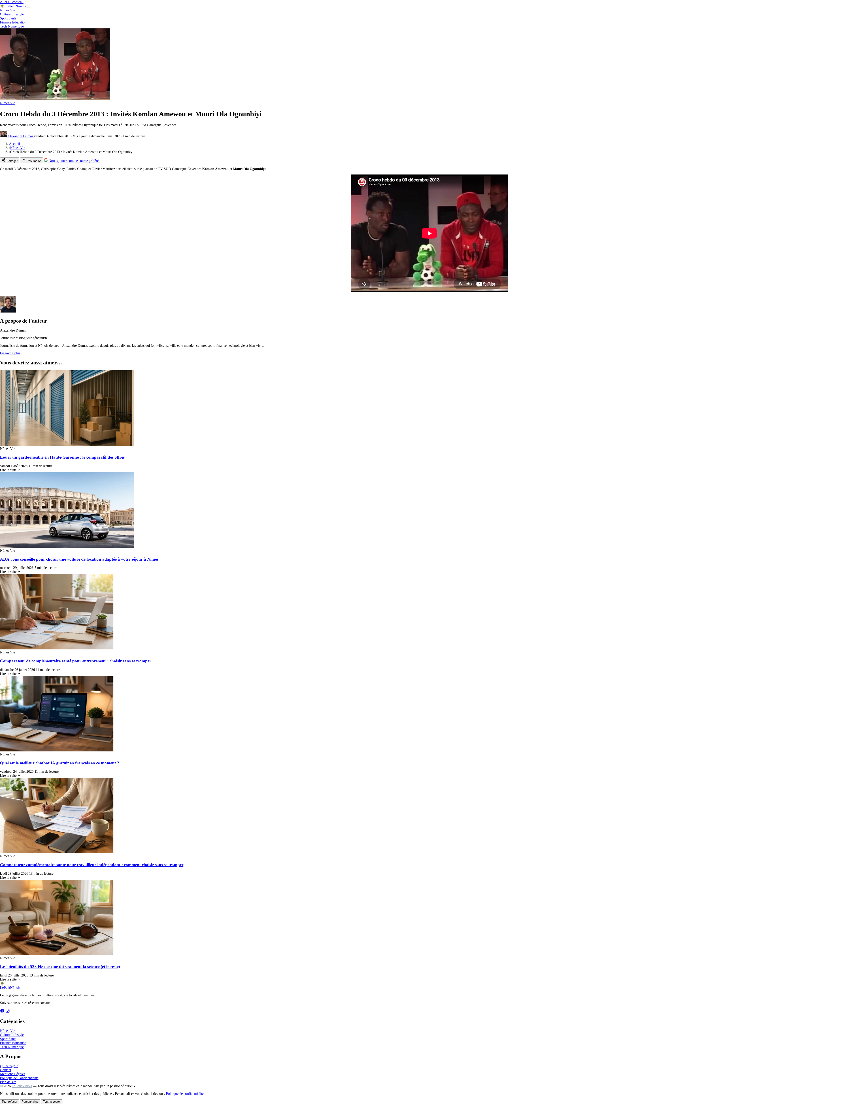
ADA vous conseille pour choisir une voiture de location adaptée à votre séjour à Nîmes (79, 559)
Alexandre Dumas (20, 136)
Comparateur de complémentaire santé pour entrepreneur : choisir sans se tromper (75, 661)
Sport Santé (8, 18)
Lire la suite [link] (8, 470)
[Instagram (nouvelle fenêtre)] (7, 1012)
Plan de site (8, 1082)
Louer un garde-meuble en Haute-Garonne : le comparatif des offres (62, 457)
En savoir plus (10, 353)
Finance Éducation (13, 22)
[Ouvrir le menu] (28, 7)
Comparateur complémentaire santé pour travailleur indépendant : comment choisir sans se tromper (91, 864)
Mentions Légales (12, 1074)
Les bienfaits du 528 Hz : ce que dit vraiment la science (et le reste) (60, 966)
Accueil (14, 144)
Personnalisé (30, 1101)
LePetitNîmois (22, 1086)
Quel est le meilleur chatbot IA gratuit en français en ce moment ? (59, 763)
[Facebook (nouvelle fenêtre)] (2, 1012)
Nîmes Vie (7, 10)
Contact (5, 1070)
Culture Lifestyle (12, 14)
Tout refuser (9, 1101)
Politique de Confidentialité (19, 1078)
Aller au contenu (11, 2)
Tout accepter (52, 1101)
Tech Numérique (12, 26)
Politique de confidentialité (185, 1093)
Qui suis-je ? (9, 1066)
